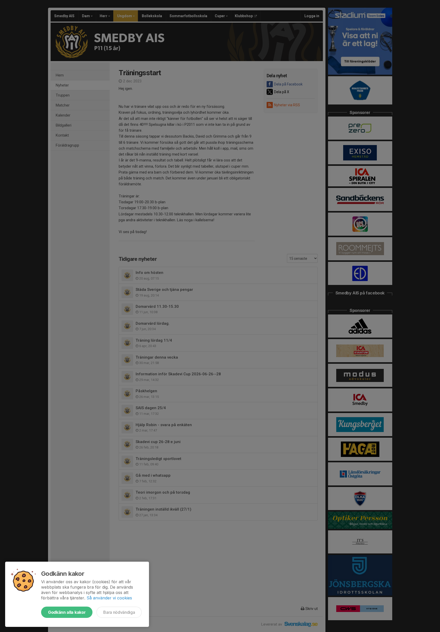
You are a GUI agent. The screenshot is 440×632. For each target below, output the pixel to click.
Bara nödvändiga (119, 612)
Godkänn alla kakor (67, 612)
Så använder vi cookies (109, 597)
